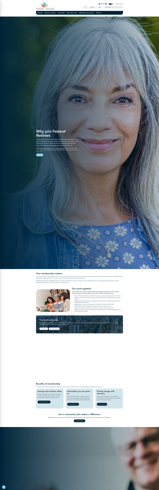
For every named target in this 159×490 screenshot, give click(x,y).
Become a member (50, 13)
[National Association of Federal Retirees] (45, 6)
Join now (40, 154)
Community (61, 13)
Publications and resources (86, 13)
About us (98, 13)
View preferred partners (44, 402)
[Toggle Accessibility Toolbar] (4, 487)
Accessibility (120, 4)
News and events (72, 13)
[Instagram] (104, 4)
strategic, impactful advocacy (45, 148)
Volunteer (92, 7)
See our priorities (102, 404)
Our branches (44, 328)
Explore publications (73, 404)
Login (99, 7)
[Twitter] (102, 4)
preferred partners (60, 148)
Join (85, 7)
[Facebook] (99, 4)
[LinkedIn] (106, 4)
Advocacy (40, 13)
